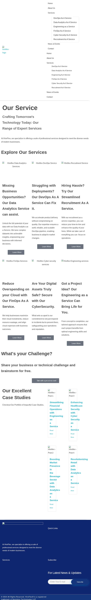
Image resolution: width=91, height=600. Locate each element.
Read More (51, 432)
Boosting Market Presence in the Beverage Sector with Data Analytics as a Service (55, 480)
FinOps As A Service (59, 79)
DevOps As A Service (59, 66)
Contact (50, 97)
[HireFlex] (8, 50)
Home (49, 53)
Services (50, 63)
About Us (50, 58)
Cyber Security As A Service (62, 83)
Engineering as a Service (61, 75)
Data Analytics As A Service (62, 70)
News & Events (53, 92)
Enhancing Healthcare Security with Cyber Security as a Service (77, 416)
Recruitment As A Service (61, 88)
